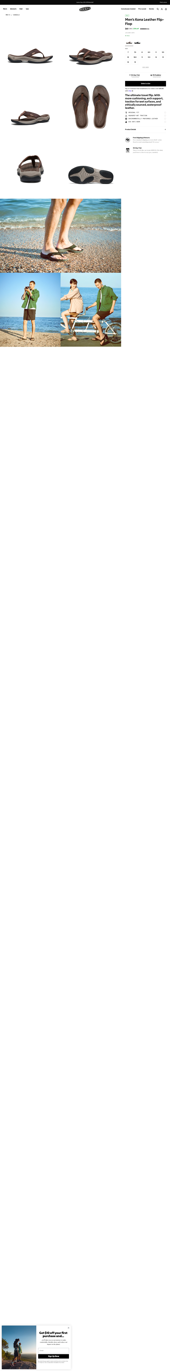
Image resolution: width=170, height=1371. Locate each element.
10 (129, 58)
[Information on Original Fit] (165, 112)
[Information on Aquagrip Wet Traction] (165, 116)
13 (164, 58)
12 (157, 58)
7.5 (136, 53)
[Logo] (85, 9)
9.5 (164, 53)
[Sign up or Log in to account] (162, 9)
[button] (166, 9)
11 (143, 58)
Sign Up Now (53, 1356)
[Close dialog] (68, 1327)
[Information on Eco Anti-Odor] (165, 122)
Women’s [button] (13, 9)
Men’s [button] (5, 9)
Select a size (145, 83)
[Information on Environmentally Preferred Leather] (165, 119)
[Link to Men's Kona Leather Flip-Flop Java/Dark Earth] (129, 42)
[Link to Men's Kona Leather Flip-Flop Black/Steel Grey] (137, 42)
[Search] (158, 9)
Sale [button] (27, 9)
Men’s (8, 15)
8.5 (150, 53)
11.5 (150, 58)
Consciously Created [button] (128, 9)
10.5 (136, 58)
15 (136, 63)
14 (129, 63)
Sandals (16, 15)
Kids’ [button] (21, 9)
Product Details (130, 129)
